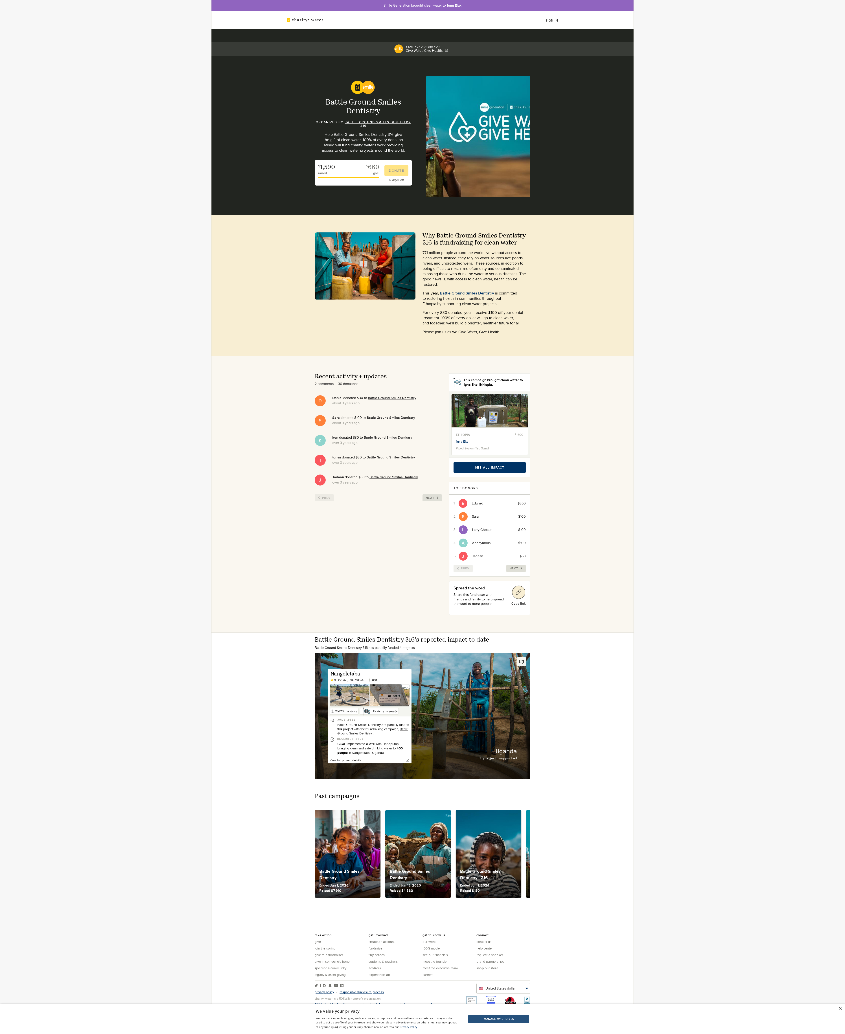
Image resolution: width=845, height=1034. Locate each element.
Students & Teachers (383, 961)
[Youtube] (336, 985)
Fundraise (375, 948)
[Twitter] (316, 985)
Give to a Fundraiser (329, 955)
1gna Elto (454, 5)
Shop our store (487, 968)
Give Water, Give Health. (425, 50)
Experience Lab (379, 974)
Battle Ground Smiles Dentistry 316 (378, 124)
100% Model (431, 948)
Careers (427, 974)
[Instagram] (324, 985)
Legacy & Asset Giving (330, 974)
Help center (484, 948)
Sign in (552, 20)
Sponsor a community (330, 968)
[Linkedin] (342, 985)
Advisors (375, 968)
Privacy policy (324, 992)
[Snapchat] (330, 985)
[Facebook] (320, 985)
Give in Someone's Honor (333, 961)
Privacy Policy (408, 1027)
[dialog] (422, 1019)
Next (430, 498)
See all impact (490, 467)
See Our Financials (435, 955)
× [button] (840, 1008)
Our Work (429, 941)
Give (318, 941)
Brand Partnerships (490, 961)
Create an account (382, 941)
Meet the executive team (440, 968)
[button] (487, 1019)
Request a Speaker (489, 955)
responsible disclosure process (362, 992)
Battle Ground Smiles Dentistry (467, 293)
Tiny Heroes (377, 955)
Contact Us (483, 941)
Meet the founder (435, 961)
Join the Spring (325, 948)
